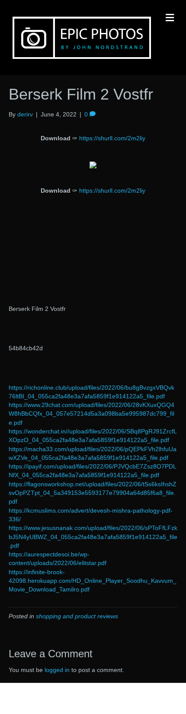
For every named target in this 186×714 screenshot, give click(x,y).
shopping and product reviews (77, 616)
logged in (57, 669)
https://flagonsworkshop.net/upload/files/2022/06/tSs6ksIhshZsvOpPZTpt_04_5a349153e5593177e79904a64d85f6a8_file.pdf (92, 493)
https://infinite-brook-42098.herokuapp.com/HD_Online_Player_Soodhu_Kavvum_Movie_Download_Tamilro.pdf (92, 581)
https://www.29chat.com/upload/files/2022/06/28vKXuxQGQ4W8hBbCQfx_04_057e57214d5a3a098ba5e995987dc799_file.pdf (91, 413)
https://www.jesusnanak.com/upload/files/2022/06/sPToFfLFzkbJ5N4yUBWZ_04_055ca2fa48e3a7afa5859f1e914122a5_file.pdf (93, 536)
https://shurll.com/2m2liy (112, 138)
